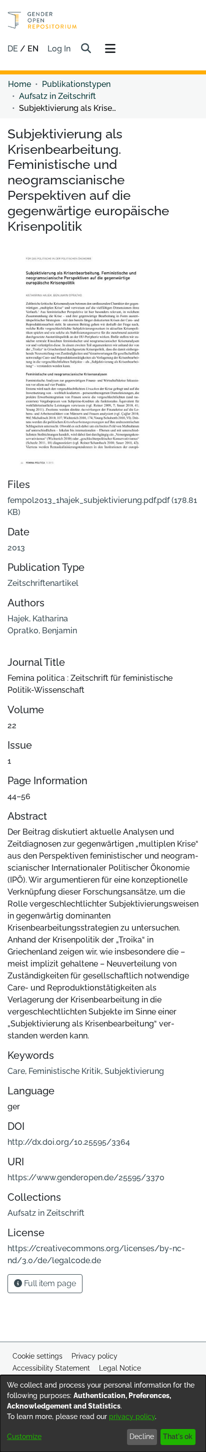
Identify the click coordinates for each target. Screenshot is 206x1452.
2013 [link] (16, 547)
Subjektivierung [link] (134, 1071)
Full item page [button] (49, 1283)
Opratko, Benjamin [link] (42, 630)
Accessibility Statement (51, 1368)
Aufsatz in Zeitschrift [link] (57, 96)
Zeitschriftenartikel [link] (43, 583)
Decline (142, 1437)
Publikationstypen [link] (76, 84)
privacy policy (132, 1417)
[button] (86, 49)
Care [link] (16, 1071)
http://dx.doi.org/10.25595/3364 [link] (69, 1142)
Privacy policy (95, 1356)
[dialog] (103, 1413)
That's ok (177, 1437)
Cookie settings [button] (37, 1356)
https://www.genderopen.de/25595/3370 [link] (86, 1177)
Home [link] (19, 84)
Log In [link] (60, 48)
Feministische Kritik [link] (64, 1071)
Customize (24, 1437)
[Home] (42, 20)
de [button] (14, 48)
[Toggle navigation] (110, 48)
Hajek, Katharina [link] (38, 618)
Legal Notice (120, 1368)
